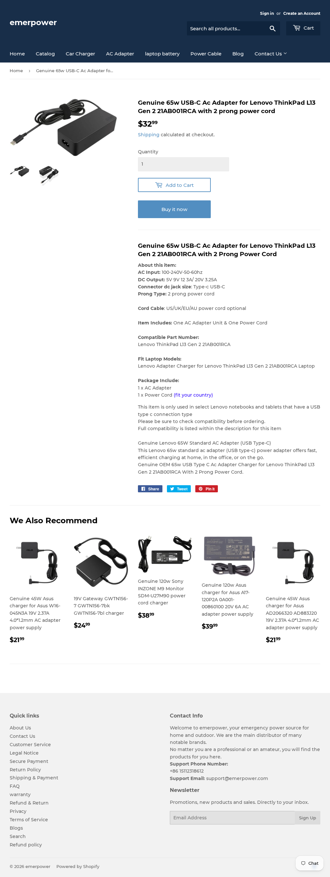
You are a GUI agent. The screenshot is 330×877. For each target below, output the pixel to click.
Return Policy (25, 770)
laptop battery (162, 54)
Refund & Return (29, 803)
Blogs (16, 828)
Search (18, 836)
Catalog (45, 54)
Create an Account (301, 13)
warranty (20, 794)
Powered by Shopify (77, 866)
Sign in (267, 13)
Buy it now (174, 209)
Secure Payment (29, 761)
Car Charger (80, 54)
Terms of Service (29, 820)
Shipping (149, 135)
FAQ (15, 786)
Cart (308, 28)
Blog (238, 54)
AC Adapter (120, 54)
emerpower (33, 22)
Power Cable (205, 54)
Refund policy (26, 845)
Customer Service (30, 744)
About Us (20, 728)
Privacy (18, 811)
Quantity (148, 152)
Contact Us (269, 54)
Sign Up (307, 817)
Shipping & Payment (34, 778)
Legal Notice (24, 753)
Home (17, 54)
